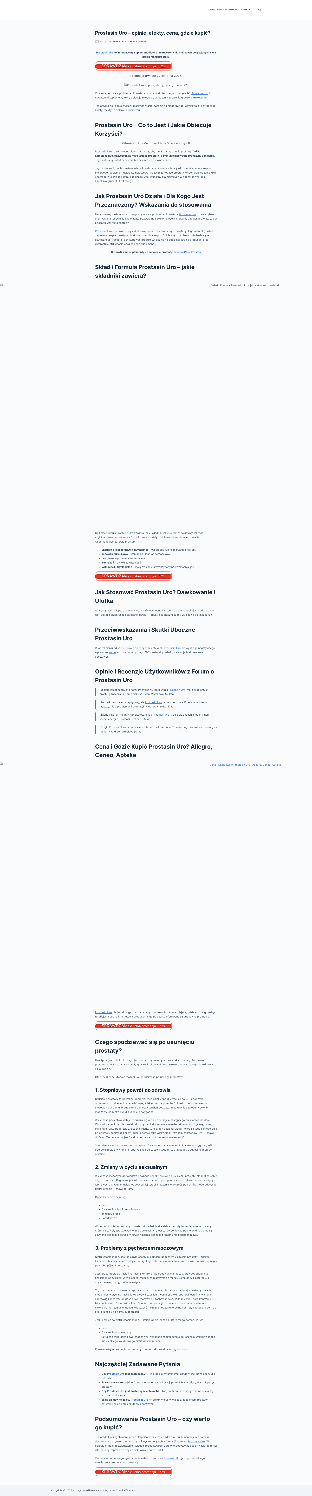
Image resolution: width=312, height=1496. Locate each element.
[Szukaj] (259, 10)
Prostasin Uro (105, 52)
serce (112, 652)
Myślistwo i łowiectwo (221, 9)
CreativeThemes (125, 1490)
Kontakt (245, 9)
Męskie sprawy (138, 41)
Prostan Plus (182, 252)
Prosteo (196, 252)
